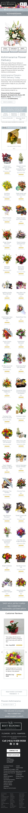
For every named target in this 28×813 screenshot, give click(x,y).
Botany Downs (4, 807)
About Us (18, 778)
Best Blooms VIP (20, 771)
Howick (11, 799)
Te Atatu (21, 806)
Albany (2, 802)
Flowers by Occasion (9, 769)
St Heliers (21, 802)
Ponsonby (21, 797)
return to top (8, 704)
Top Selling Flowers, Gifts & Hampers (9, 780)
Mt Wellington (13, 806)
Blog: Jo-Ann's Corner (10, 788)
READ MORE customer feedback (14, 693)
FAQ (17, 769)
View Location (13, 755)
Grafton (12, 795)
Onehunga (21, 796)
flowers (6, 733)
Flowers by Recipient (10, 771)
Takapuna (21, 804)
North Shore (21, 795)
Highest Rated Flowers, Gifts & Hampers (8, 784)
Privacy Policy (20, 776)
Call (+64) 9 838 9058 (14, 740)
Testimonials (19, 767)
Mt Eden (12, 804)
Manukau (12, 800)
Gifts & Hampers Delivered (8, 777)
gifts (13, 733)
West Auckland (22, 807)
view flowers (7, 102)
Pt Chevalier (21, 799)
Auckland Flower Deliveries (8, 766)
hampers (21, 733)
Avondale (3, 806)
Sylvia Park (21, 803)
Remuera (21, 800)
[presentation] (2, 652)
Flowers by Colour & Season (9, 773)
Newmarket (21, 793)
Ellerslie (11, 793)
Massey (11, 803)
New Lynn (12, 807)
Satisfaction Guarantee (19, 773)
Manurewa (12, 802)
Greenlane (12, 796)
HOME (18, 766)
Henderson (12, 797)
